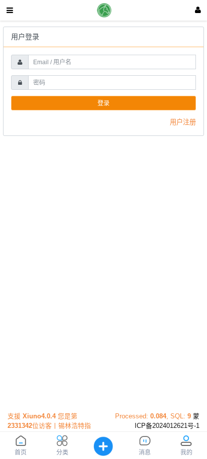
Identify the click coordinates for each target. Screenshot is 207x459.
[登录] (198, 10)
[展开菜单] (10, 10)
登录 (103, 103)
